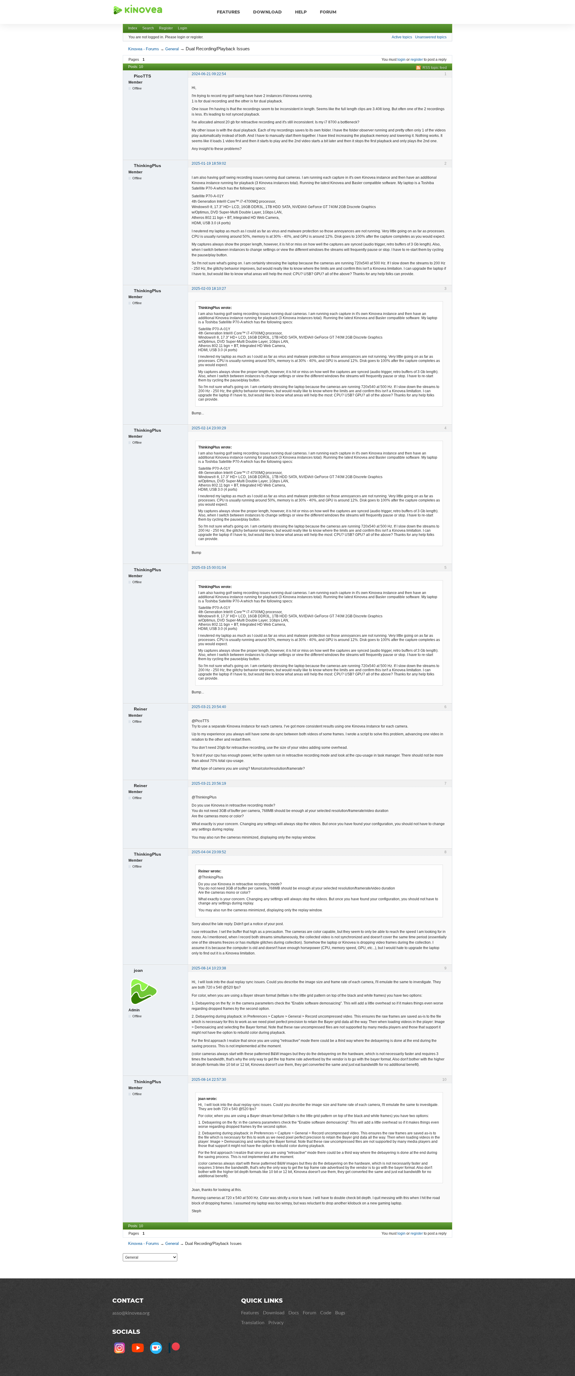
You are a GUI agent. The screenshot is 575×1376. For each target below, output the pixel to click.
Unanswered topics (431, 37)
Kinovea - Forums (143, 49)
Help (301, 12)
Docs (293, 1312)
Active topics (402, 37)
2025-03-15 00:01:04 (209, 568)
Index (132, 28)
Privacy (276, 1322)
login (401, 59)
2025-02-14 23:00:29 (209, 428)
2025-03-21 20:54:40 (209, 707)
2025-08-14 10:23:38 (209, 968)
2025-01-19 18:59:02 (209, 163)
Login (182, 28)
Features (228, 12)
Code (325, 1312)
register (417, 59)
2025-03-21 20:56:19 (209, 783)
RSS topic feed (435, 68)
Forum (328, 12)
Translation (252, 1322)
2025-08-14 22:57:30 (209, 1080)
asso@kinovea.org (130, 1313)
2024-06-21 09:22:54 (209, 74)
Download (267, 12)
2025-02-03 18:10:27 (209, 289)
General (172, 49)
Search (148, 28)
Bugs (340, 1312)
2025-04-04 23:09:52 (209, 852)
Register (166, 28)
